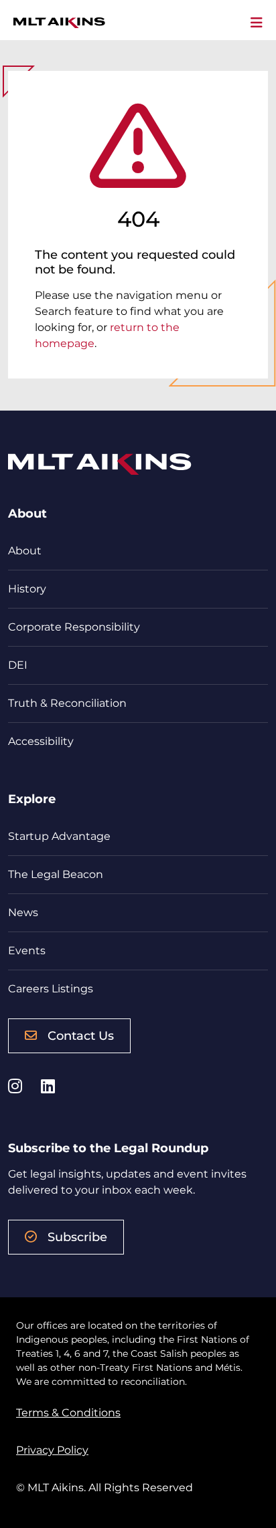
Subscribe (77, 1237)
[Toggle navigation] (257, 22)
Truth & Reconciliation (67, 703)
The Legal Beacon (55, 874)
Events (27, 950)
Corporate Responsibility (74, 627)
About (25, 550)
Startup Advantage (59, 836)
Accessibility (41, 741)
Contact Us (81, 1035)
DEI (17, 665)
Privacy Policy (52, 1450)
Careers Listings (50, 988)
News (23, 912)
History (27, 588)
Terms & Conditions (68, 1412)
